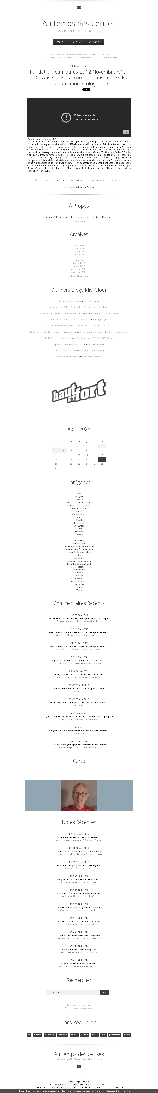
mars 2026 (79, 260)
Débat (79, 520)
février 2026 (79, 263)
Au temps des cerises (79, 23)
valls (103, 1035)
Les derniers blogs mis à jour (58, 1084)
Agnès (55, 660)
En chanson (79, 525)
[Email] (79, 7)
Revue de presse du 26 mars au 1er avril (83, 674)
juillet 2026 (79, 248)
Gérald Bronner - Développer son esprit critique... (86, 618)
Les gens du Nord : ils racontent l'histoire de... (79, 879)
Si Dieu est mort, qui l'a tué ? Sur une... (66, 325)
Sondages (79, 584)
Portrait (79, 572)
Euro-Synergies (100, 319)
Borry (57, 674)
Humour (79, 534)
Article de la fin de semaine (79, 502)
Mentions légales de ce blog (61, 1087)
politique (84, 1035)
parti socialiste (114, 1035)
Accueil (60, 42)
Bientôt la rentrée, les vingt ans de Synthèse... (65, 338)
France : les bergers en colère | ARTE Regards (79, 865)
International (79, 543)
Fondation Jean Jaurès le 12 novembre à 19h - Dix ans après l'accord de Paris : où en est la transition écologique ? (79, 77)
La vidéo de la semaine (79, 552)
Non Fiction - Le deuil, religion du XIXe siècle (79, 907)
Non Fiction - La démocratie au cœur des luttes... (79, 851)
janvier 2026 (79, 266)
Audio (79, 511)
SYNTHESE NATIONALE (102, 338)
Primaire (79, 575)
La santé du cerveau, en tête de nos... (79, 963)
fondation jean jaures (94, 180)
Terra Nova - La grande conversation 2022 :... (84, 660)
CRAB (52, 744)
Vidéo (71, 180)
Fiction (79, 528)
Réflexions (79, 578)
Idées (79, 537)
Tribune (79, 587)
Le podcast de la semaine (79, 560)
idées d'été (79, 540)
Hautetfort (85, 1082)
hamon (95, 1035)
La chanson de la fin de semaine (79, 546)
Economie (79, 522)
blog (123, 1087)
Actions (79, 493)
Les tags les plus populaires (100, 1084)
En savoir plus (124, 1091)
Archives (77, 42)
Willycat (54, 702)
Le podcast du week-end (79, 563)
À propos (94, 42)
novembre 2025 (79, 272)
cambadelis (62, 1035)
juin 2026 (79, 251)
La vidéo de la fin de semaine (79, 549)
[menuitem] (60, 42)
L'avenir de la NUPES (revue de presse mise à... (86, 632)
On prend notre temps (70, 300)
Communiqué (79, 514)
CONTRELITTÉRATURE (100, 325)
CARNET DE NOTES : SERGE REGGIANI (72, 350)
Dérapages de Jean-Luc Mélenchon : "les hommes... (83, 744)
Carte (79, 761)
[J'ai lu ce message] (156, 1091)
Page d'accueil (104, 54)
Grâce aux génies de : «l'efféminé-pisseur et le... (53, 331)
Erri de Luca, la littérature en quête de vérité (83, 688)
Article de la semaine (79, 505)
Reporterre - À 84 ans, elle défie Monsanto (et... (79, 893)
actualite (74, 1035)
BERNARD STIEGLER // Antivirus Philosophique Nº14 (91, 716)
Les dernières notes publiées (79, 1084)
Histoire (79, 531)
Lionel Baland (103, 307)
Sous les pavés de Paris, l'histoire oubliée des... (79, 921)
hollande (37, 1035)
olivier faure (49, 1035)
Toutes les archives (80, 276)
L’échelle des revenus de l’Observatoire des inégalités (73, 54)
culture (79, 517)
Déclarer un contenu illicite (41, 1087)
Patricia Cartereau (96, 344)
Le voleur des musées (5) (68, 356)
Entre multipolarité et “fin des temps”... (69, 319)
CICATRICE (99, 350)
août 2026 (79, 245)
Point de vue (79, 569)
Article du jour (79, 508)
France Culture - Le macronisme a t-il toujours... (85, 702)
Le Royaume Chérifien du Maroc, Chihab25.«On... (104, 331)
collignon (52, 730)
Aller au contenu (9, 2)
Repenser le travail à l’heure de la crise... (79, 837)
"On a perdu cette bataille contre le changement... (86, 730)
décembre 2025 (79, 269)
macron (127, 1035)
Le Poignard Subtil (93, 356)
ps (29, 1035)
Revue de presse (79, 581)
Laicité (79, 555)
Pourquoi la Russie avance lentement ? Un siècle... (64, 313)
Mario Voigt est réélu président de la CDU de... (70, 307)
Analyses (79, 496)
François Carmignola (51, 716)
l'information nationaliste (105, 313)
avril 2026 (79, 257)
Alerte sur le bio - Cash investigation (79, 949)
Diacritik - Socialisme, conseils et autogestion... (79, 935)
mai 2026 (79, 254)
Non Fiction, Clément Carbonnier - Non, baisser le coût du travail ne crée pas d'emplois (82, 57)
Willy (55, 688)
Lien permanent (45, 180)
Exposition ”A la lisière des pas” (68, 344)
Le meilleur (79, 558)
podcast (79, 566)
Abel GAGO (54, 632)
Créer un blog (74, 1082)
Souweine (53, 618)
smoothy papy (92, 300)
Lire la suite (79, 221)
